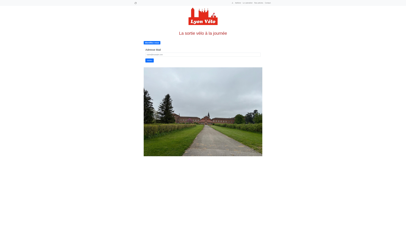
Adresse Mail (153, 49)
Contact (268, 3)
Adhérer (238, 3)
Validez (149, 60)
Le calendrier (248, 3)
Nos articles (258, 3)
